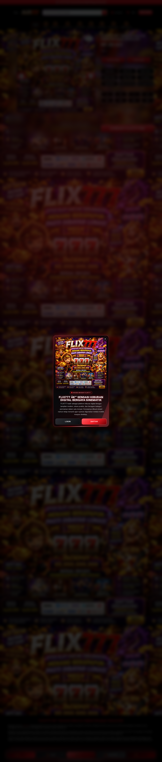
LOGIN (68, 421)
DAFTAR (94, 421)
